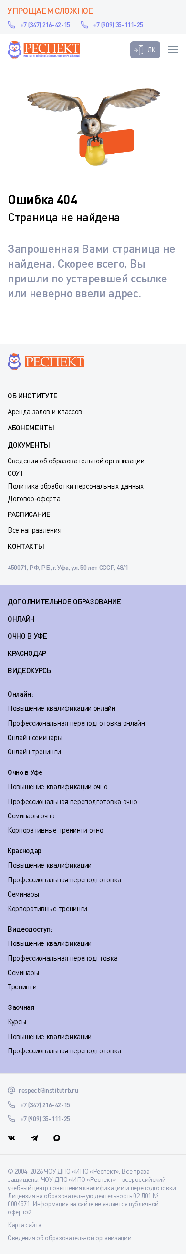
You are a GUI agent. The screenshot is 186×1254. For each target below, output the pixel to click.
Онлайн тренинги (34, 751)
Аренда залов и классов (45, 411)
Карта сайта (24, 1225)
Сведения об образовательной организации (76, 460)
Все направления (34, 529)
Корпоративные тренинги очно (55, 829)
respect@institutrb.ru (48, 1090)
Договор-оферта (34, 498)
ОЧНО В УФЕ (27, 636)
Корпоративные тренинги (47, 908)
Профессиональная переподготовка (64, 879)
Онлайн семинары (35, 737)
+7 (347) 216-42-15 (45, 25)
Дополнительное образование (64, 601)
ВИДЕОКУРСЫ (30, 670)
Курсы (17, 1021)
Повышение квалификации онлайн (61, 708)
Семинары (23, 894)
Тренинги (22, 986)
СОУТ (16, 473)
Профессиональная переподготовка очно (72, 801)
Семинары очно (31, 815)
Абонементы (31, 427)
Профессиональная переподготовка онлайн (76, 722)
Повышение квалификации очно (57, 786)
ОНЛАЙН (21, 618)
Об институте (33, 395)
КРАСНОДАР (27, 653)
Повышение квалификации (50, 864)
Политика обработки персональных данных (76, 486)
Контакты (26, 546)
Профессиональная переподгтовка (62, 958)
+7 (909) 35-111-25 (118, 25)
